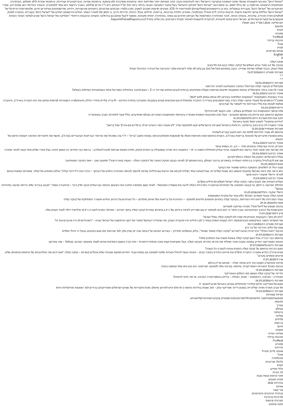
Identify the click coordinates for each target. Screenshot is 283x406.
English (278, 54)
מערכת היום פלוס (256, 118)
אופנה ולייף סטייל (272, 351)
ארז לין (279, 259)
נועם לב (278, 164)
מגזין (280, 47)
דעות (280, 29)
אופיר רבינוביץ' (274, 93)
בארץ (280, 305)
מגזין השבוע (275, 379)
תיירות (279, 347)
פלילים (279, 319)
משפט (279, 330)
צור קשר (278, 390)
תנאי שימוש (276, 404)
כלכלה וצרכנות (274, 361)
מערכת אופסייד (273, 128)
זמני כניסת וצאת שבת (270, 375)
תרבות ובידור (275, 40)
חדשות (279, 26)
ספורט (279, 33)
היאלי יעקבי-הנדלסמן (270, 192)
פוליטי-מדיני (275, 333)
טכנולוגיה (277, 358)
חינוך (280, 326)
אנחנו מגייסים (274, 51)
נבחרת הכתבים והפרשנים (267, 393)
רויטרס (279, 107)
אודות (279, 386)
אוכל (280, 44)
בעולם (279, 308)
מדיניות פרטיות (273, 397)
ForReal (278, 37)
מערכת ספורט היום (271, 72)
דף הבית (278, 372)
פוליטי (279, 316)
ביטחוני (278, 312)
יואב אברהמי (275, 118)
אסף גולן (278, 202)
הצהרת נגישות (274, 400)
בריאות (278, 323)
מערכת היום (275, 82)
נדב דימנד (277, 213)
